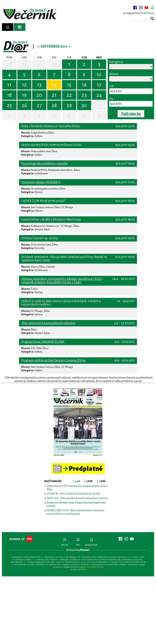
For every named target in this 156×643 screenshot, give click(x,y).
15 (69, 85)
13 (39, 85)
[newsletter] (152, 8)
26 (24, 105)
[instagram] (141, 8)
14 (54, 85)
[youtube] (146, 8)
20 (39, 95)
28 (9, 64)
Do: (111, 99)
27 (39, 105)
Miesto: (114, 74)
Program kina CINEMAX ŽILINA (42, 342)
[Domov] (7, 27)
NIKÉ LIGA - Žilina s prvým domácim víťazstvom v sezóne (77, 498)
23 (84, 95)
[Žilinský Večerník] (30, 14)
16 (84, 85)
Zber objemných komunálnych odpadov (48, 323)
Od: (111, 86)
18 (9, 95)
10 (99, 74)
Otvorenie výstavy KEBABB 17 (41, 182)
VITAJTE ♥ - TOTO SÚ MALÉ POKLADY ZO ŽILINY (73, 493)
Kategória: (116, 62)
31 (54, 64)
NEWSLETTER (91, 545)
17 (99, 85)
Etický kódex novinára (94, 567)
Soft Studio (81, 569)
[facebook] (135, 8)
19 (24, 95)
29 (24, 64)
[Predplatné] (78, 464)
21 (54, 95)
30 (39, 64)
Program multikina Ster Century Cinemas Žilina (53, 360)
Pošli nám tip (131, 114)
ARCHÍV (64, 545)
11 (9, 85)
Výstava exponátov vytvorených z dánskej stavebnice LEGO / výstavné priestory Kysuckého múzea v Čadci (61, 280)
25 (9, 105)
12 (24, 85)
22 (69, 95)
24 (99, 95)
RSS (78, 545)
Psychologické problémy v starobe (44, 163)
